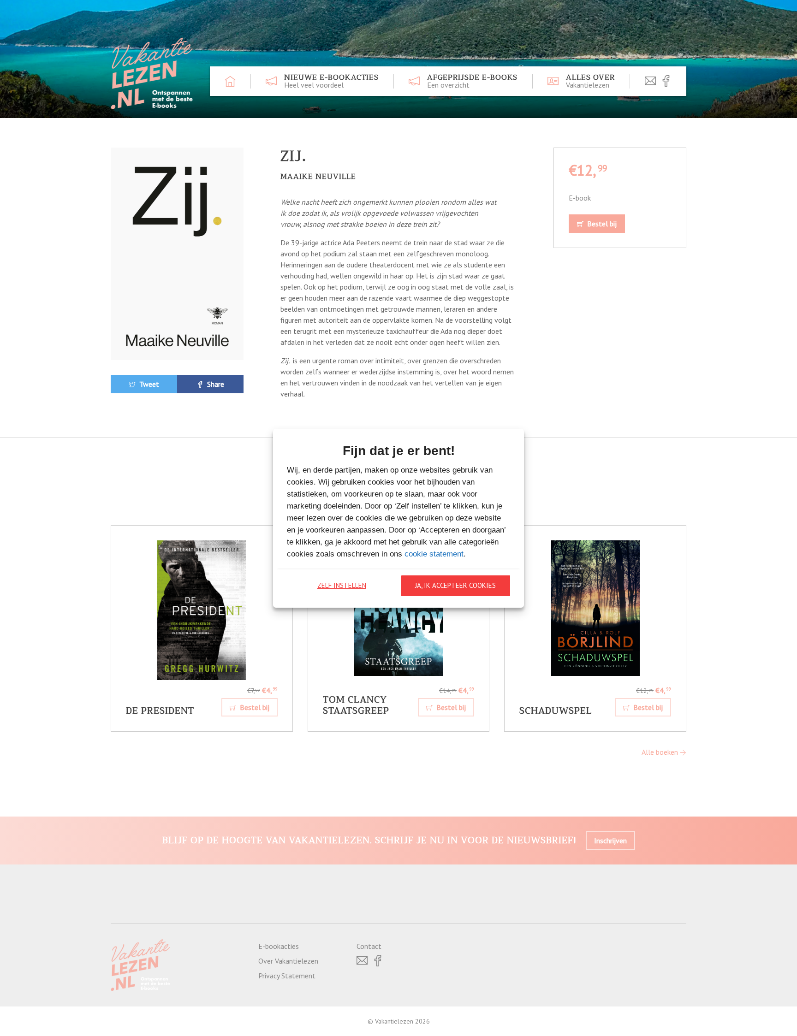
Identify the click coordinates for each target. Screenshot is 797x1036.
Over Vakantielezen (288, 960)
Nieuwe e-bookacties (331, 81)
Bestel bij (601, 223)
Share (214, 384)
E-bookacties (278, 946)
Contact (369, 946)
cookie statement (434, 554)
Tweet (148, 384)
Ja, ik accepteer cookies (455, 585)
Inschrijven (610, 840)
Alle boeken (661, 752)
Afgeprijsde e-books (472, 81)
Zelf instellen (341, 585)
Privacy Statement (286, 975)
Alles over (590, 81)
